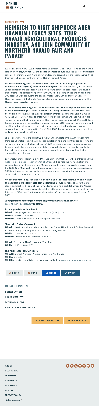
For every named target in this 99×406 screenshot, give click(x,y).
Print (15, 273)
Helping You (11, 371)
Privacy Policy (13, 395)
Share (52, 273)
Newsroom (11, 380)
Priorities (10, 375)
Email (34, 273)
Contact (10, 390)
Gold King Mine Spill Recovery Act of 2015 (28, 161)
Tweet (72, 273)
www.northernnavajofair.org (76, 260)
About (8, 366)
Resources (11, 385)
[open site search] (84, 6)
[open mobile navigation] (91, 6)
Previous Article (49, 320)
